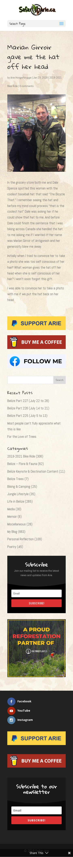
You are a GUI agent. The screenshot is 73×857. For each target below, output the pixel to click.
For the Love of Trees (21, 436)
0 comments (26, 86)
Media (11, 509)
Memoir (12, 516)
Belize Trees (15, 479)
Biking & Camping (18, 486)
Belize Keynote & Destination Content (32, 471)
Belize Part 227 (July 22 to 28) (28, 400)
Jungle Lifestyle (18, 494)
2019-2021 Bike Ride (21, 456)
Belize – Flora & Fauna (22, 464)
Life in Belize (15, 501)
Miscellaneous (16, 524)
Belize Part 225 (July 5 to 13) (27, 415)
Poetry (11, 546)
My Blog (12, 531)
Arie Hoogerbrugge (21, 77)
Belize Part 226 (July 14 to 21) (28, 408)
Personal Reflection (20, 539)
